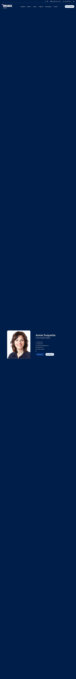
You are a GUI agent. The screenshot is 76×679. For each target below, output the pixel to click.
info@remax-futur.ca (56, 1)
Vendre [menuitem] (34, 6)
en (73, 1)
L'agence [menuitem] (41, 6)
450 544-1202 (40, 342)
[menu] (29, 6)
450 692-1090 (67, 1)
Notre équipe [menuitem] (48, 6)
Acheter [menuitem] (28, 6)
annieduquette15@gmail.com (43, 345)
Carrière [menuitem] (55, 6)
